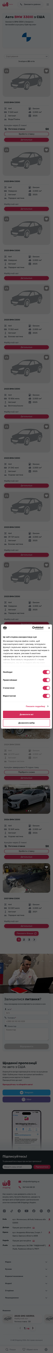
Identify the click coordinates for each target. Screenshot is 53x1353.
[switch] (46, 680)
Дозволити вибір (26, 723)
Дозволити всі (26, 714)
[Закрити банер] (49, 628)
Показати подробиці (35, 706)
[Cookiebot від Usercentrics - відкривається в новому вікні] (32, 628)
